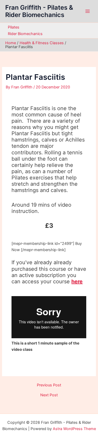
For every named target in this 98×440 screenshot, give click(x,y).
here (77, 281)
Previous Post (49, 385)
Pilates (13, 27)
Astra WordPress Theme (74, 428)
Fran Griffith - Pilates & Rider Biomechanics (39, 11)
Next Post (49, 395)
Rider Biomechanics (25, 33)
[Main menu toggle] (87, 11)
